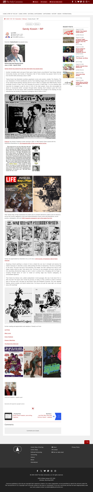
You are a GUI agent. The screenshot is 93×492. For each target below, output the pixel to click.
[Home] (4, 19)
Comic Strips (23, 13)
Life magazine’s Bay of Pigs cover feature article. (33, 143)
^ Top (87, 442)
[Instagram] (86, 2)
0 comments (21, 37)
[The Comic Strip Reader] (68, 75)
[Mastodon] (81, 2)
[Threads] (84, 2)
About (36, 2)
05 (11, 19)
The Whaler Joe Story (82, 58)
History (54, 13)
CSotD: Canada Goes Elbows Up (82, 66)
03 (13, 19)
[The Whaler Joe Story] (68, 59)
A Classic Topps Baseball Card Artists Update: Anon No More (82, 41)
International (67, 13)
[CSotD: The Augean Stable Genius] (68, 32)
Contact (44, 2)
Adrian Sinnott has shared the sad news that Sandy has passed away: (24, 68)
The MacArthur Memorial (11, 343)
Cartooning (47, 13)
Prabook (7, 141)
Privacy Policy (76, 447)
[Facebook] (73, 2)
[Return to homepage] (18, 455)
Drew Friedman (9, 337)
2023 (7, 19)
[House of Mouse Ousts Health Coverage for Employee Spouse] (68, 49)
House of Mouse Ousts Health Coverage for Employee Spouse (81, 50)
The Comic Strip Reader (80, 75)
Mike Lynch (8, 333)
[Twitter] (76, 2)
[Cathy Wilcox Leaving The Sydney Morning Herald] (68, 83)
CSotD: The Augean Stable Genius (81, 31)
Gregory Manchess (10, 340)
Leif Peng (7, 330)
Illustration (18, 19)
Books (59, 13)
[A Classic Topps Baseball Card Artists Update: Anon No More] (68, 40)
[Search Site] (89, 2)
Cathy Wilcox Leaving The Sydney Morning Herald (82, 83)
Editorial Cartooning (35, 13)
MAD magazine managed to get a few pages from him (37, 218)
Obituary (24, 19)
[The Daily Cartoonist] (13, 2)
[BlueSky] (78, 2)
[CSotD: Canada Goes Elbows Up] (68, 67)
